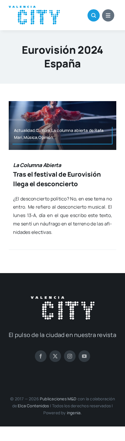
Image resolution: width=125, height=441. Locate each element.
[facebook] (41, 356)
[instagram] (70, 356)
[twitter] (55, 356)
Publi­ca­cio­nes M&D (58, 398)
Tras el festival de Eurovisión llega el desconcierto (57, 175)
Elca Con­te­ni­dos (33, 405)
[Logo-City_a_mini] (34, 8)
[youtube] (84, 356)
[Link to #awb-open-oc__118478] (94, 15)
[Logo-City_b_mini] (62, 298)
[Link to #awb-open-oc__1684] (108, 15)
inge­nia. (74, 412)
